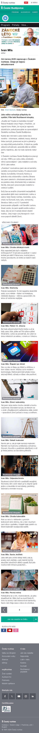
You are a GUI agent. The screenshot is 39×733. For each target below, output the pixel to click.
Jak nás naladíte (26, 653)
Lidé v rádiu (25, 660)
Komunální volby (8, 656)
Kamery (35, 12)
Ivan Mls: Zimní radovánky (13, 402)
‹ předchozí (4, 610)
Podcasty (6, 680)
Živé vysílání (7, 674)
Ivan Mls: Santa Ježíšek (11, 554)
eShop (4, 663)
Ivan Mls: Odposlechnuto (12, 478)
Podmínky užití (27, 725)
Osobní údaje (15, 725)
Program (15, 12)
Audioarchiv (25, 12)
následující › (35, 610)
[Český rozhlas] (8, 2)
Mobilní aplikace (8, 683)
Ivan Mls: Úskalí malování (12, 440)
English (4, 727)
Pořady (15, 25)
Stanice (5, 660)
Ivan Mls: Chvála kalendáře (13, 516)
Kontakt (23, 666)
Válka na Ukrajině (8, 653)
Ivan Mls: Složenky (9, 288)
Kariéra (23, 663)
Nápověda (24, 656)
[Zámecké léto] (19, 36)
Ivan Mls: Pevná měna (11, 593)
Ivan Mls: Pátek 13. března (13, 326)
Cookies (5, 725)
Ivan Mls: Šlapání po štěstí (13, 364)
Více (24, 25)
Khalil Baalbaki (10, 110)
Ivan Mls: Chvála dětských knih (15, 247)
